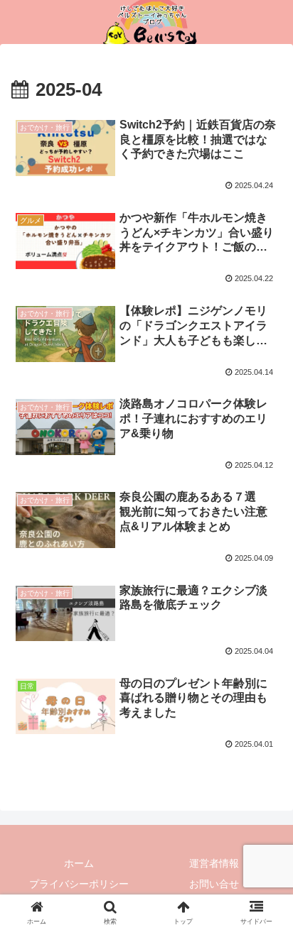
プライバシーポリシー (79, 884)
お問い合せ (214, 884)
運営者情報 (214, 863)
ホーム (79, 863)
